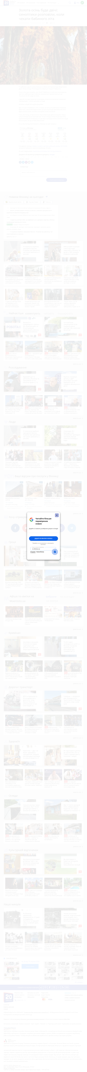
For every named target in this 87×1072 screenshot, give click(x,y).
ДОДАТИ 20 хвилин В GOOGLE (43, 538)
